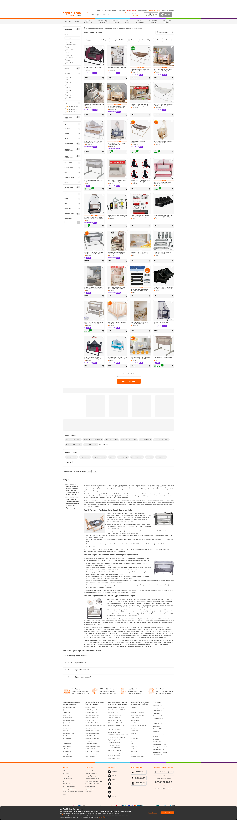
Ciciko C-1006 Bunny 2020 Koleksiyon (161, 323)
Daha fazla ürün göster (129, 381)
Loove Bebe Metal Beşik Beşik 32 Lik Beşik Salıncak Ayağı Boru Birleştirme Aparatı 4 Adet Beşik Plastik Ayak (163, 216)
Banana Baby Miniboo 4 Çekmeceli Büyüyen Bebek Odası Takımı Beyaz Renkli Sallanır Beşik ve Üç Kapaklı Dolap (93, 288)
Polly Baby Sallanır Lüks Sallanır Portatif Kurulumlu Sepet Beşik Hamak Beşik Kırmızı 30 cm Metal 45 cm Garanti (94, 358)
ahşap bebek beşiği (130, 524)
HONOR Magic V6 (157, 754)
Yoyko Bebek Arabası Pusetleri (92, 746)
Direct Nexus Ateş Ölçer (91, 754)
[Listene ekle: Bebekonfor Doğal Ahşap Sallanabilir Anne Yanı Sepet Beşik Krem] (172, 121)
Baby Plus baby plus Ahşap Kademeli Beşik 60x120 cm (117, 323)
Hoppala (133, 736)
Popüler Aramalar (157, 710)
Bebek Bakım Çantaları (68, 733)
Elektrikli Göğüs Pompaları (114, 732)
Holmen (69, 60)
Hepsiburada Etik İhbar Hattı (163, 789)
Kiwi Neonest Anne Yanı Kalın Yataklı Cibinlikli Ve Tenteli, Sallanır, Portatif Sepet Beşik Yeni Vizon (117, 68)
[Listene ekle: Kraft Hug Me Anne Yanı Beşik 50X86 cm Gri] (103, 160)
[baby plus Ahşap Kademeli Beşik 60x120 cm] (117, 311)
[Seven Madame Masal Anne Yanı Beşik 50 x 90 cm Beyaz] (94, 93)
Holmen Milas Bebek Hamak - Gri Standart (139, 142)
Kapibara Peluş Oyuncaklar (114, 750)
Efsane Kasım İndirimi (158, 716)
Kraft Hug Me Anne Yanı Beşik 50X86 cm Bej (163, 358)
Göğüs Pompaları (67, 743)
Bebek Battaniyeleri (135, 723)
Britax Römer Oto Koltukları (92, 751)
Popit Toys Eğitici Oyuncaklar (92, 748)
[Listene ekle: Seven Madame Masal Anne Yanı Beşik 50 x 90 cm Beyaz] (103, 84)
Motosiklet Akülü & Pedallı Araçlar (116, 707)
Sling (132, 743)
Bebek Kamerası (67, 751)
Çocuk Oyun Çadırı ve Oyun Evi (138, 725)
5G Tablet (155, 736)
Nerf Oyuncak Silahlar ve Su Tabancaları (95, 725)
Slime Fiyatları (66, 725)
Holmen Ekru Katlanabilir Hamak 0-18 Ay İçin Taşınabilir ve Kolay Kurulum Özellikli (163, 105)
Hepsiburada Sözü (157, 705)
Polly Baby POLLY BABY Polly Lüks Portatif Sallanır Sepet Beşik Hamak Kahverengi (93, 142)
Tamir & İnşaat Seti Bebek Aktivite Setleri (118, 734)
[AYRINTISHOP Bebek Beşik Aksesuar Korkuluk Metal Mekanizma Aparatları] (140, 204)
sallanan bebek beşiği (124, 539)
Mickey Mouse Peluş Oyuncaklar (116, 753)
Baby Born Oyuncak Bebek (137, 756)
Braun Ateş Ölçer (89, 720)
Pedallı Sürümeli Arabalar (137, 728)
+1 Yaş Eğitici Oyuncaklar (114, 745)
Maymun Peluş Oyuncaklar (114, 720)
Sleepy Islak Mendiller (90, 707)
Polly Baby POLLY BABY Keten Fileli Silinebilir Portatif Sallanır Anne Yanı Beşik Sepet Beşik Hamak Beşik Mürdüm (93, 68)
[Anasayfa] (85, 28)
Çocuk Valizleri (134, 738)
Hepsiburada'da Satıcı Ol (168, 10)
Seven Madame (71, 62)
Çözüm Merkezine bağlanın (163, 772)
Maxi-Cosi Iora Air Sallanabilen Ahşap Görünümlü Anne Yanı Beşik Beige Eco (93, 323)
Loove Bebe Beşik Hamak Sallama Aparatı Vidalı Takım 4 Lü (162, 253)
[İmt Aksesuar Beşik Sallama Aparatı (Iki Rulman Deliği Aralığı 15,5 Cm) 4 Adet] (140, 276)
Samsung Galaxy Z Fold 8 (159, 744)
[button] (94, 78)
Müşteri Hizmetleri (142, 10)
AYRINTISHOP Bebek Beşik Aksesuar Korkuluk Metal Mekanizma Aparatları (140, 216)
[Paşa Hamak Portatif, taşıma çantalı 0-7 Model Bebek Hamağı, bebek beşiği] (140, 311)
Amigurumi (133, 707)
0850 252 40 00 (163, 782)
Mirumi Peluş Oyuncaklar (114, 717)
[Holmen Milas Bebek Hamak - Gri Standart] (140, 130)
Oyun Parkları (66, 712)
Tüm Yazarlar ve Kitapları (159, 708)
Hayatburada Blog (89, 771)
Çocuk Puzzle (134, 733)
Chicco (68, 47)
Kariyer (64, 781)
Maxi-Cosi (69, 55)
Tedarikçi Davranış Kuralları (92, 778)
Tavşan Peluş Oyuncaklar (114, 742)
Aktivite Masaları (135, 717)
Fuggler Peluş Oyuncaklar (114, 740)
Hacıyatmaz (134, 710)
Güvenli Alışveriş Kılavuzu (69, 789)
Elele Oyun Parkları (90, 756)
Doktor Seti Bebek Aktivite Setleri (116, 723)
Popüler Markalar (157, 713)
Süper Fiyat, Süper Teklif (111, 10)
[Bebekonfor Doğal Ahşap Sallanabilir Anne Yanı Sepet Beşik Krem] (163, 130)
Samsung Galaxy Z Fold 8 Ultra (160, 747)
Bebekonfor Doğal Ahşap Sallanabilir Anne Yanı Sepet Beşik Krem (163, 142)
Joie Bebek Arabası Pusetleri (92, 715)
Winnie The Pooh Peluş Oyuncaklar (116, 737)
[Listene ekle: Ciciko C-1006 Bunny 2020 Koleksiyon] (172, 302)
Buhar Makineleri (67, 738)
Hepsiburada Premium (154, 10)
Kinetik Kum (133, 746)
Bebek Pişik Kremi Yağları (69, 720)
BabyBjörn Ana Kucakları (91, 717)
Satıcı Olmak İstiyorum (90, 773)
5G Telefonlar (156, 739)
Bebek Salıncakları (67, 756)
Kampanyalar (122, 10)
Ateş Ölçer (65, 730)
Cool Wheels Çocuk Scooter (92, 733)
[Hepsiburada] (72, 13)
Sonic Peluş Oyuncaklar (114, 758)
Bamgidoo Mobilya (71, 44)
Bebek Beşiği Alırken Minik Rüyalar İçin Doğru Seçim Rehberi (72, 499)
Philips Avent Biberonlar (91, 712)
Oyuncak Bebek (134, 730)
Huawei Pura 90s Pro (158, 723)
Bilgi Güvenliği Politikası (69, 786)
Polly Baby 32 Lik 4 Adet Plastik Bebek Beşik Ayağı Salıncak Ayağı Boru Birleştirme (140, 181)
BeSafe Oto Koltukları (136, 754)
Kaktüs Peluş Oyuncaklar (114, 729)
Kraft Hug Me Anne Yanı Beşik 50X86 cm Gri (93, 181)
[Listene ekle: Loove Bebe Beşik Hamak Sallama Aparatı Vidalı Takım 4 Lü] (172, 232)
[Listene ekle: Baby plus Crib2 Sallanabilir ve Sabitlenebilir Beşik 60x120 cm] (149, 337)
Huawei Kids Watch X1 (158, 718)
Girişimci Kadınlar (131, 10)
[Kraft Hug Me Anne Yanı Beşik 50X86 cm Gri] (94, 169)
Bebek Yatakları (67, 746)
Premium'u (73, 15)
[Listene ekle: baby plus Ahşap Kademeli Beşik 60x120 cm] (126, 302)
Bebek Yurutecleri (67, 736)
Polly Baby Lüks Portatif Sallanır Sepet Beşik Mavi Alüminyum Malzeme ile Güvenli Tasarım (117, 358)
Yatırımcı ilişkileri (67, 776)
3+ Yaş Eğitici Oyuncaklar (114, 755)
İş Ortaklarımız (66, 773)
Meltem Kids (70, 57)
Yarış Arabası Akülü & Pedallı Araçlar (117, 710)
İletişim (64, 794)
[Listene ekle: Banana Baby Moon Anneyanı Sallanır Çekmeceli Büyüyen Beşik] (126, 160)
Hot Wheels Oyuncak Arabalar (92, 710)
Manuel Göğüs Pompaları (114, 747)
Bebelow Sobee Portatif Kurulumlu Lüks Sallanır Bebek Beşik (116, 143)
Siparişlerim (100, 10)
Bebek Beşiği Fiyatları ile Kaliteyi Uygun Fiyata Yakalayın (72, 506)
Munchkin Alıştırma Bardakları (92, 723)
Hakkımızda (66, 771)
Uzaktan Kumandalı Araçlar (137, 715)
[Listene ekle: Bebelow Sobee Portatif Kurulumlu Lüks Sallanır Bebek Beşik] (126, 121)
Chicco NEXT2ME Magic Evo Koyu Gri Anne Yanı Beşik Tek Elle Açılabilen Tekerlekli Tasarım (93, 253)
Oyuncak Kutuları (135, 720)
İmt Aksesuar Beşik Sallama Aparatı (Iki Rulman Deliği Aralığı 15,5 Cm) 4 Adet (139, 289)
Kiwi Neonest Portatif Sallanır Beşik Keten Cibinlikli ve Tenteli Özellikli (116, 253)
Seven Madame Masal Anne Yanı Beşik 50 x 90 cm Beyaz (94, 105)
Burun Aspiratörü (67, 754)
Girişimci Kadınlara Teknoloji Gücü (93, 781)
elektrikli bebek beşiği (130, 535)
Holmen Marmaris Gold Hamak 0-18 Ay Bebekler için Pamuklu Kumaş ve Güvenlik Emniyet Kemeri (140, 70)
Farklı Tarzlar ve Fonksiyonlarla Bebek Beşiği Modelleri (72, 493)
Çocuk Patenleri (67, 723)
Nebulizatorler (66, 748)
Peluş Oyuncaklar (67, 717)
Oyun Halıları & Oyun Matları (137, 712)
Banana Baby (70, 49)
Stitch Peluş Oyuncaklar (114, 712)
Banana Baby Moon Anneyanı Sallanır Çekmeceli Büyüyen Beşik (117, 181)
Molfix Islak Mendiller (90, 736)
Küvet (64, 741)
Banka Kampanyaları (90, 789)
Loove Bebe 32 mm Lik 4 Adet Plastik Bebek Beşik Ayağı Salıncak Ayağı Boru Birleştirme (163, 288)
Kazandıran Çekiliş (157, 728)
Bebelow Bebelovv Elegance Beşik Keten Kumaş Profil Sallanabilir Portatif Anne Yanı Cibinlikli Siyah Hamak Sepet (94, 218)
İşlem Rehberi (88, 791)
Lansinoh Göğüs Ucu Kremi (92, 730)
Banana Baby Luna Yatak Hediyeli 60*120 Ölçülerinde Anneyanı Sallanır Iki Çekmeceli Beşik (140, 105)
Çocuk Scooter (66, 710)
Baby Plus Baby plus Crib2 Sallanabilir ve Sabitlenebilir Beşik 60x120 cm (140, 358)
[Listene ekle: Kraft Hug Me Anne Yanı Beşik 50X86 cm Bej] (172, 337)
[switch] (78, 29)
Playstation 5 (156, 731)
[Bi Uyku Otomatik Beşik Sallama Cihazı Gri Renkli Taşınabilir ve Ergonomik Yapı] (117, 204)
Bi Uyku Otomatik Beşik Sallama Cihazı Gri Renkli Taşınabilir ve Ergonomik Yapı (117, 216)
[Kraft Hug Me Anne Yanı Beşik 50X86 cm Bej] (163, 346)
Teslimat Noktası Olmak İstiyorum (93, 784)
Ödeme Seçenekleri (90, 786)
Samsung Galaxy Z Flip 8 (159, 749)
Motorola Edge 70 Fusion (159, 734)
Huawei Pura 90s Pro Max (159, 721)
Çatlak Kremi (134, 741)
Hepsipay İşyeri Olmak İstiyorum (93, 776)
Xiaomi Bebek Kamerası (91, 743)
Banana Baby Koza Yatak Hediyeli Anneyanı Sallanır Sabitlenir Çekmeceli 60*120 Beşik (140, 253)
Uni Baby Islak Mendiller (91, 741)
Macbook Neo (156, 726)
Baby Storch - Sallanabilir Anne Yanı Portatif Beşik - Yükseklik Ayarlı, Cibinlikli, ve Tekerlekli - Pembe (163, 183)
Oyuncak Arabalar (67, 728)
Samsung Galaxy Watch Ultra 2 (160, 752)
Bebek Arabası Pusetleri (69, 707)
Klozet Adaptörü (134, 748)
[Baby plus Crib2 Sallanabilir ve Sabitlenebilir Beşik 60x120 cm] (140, 346)
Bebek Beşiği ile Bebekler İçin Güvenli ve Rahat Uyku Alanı (72, 486)
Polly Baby (69, 42)
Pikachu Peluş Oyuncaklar (114, 715)
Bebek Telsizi (134, 751)
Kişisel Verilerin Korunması (69, 784)
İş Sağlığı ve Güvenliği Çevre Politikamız (73, 791)
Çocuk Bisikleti (66, 715)
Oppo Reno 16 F (157, 741)
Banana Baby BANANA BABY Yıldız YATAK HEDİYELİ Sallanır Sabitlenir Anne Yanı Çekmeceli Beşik (116, 288)
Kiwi (68, 52)
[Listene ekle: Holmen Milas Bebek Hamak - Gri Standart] (149, 121)
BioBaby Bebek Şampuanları (92, 738)
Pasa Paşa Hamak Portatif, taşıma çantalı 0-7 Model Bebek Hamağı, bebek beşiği (139, 323)
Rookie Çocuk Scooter (91, 728)
